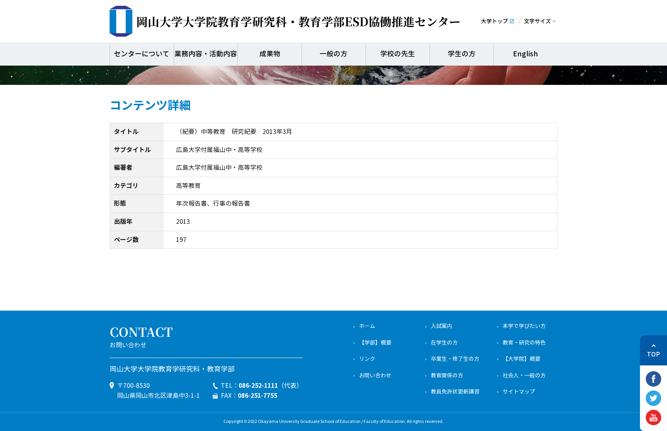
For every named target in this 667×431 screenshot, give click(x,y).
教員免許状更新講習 (455, 392)
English (525, 54)
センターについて (141, 54)
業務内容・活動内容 (205, 54)
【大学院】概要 (521, 359)
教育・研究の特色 (524, 343)
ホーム (367, 326)
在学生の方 (444, 343)
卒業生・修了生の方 (455, 359)
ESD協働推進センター (298, 21)
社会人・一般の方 (524, 375)
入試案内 (441, 326)
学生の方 (462, 54)
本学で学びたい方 (524, 326)
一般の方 (333, 54)
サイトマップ (519, 392)
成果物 (269, 54)
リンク (367, 359)
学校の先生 (397, 54)
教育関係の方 (447, 375)
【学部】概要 (375, 343)
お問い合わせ (375, 375)
